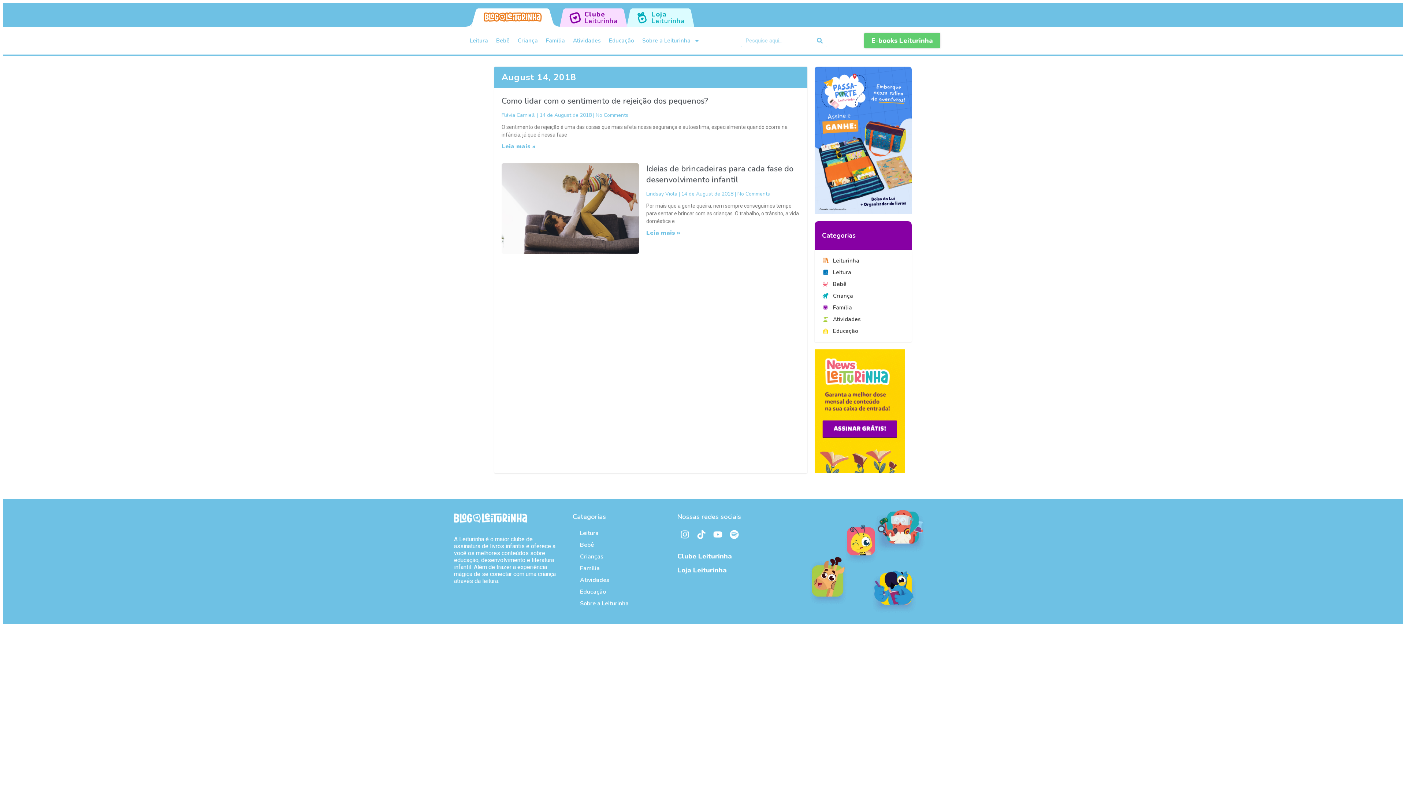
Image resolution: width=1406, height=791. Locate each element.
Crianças (591, 557)
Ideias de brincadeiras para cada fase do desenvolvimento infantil (719, 174)
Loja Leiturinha (702, 570)
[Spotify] (734, 534)
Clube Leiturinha (704, 556)
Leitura (479, 40)
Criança (528, 40)
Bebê (503, 40)
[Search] (820, 40)
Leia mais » (519, 146)
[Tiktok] (701, 534)
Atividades (587, 40)
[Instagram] (684, 534)
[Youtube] (717, 534)
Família (555, 40)
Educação (621, 40)
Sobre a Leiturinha (666, 40)
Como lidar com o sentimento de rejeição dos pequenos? (605, 101)
